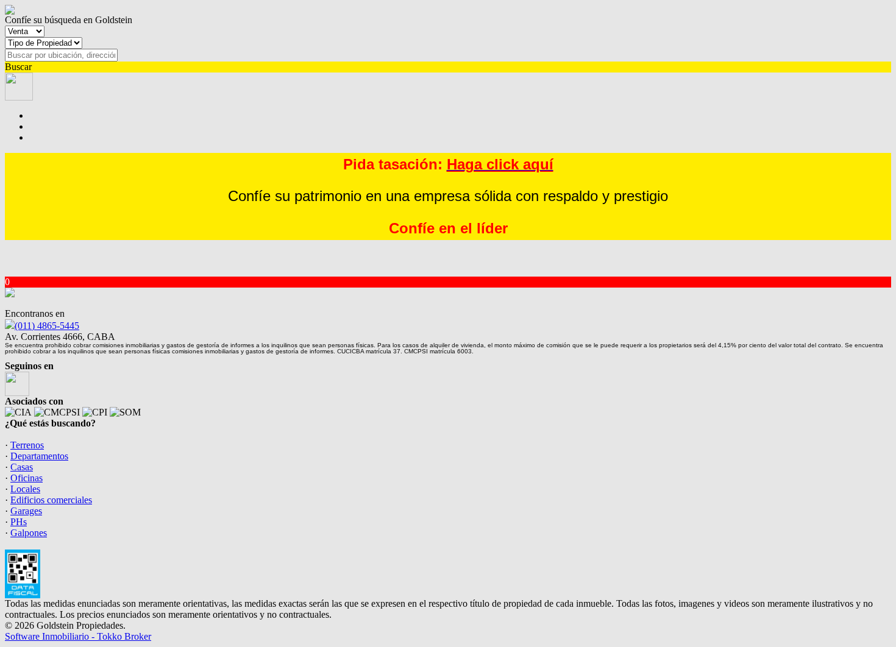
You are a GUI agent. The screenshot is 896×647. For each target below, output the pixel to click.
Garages (26, 511)
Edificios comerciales (51, 500)
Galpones (28, 533)
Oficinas (26, 478)
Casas (21, 467)
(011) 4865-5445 (47, 325)
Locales (25, 489)
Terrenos (27, 445)
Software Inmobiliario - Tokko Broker (78, 636)
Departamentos (39, 456)
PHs (18, 522)
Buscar (18, 67)
